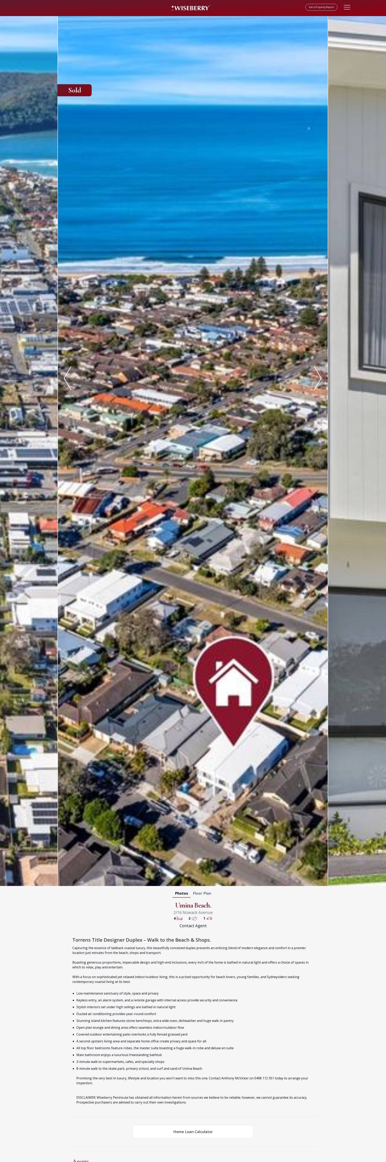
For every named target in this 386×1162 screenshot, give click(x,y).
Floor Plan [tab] (202, 893)
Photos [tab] (181, 893)
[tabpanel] (193, 450)
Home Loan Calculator (193, 1131)
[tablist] (193, 894)
